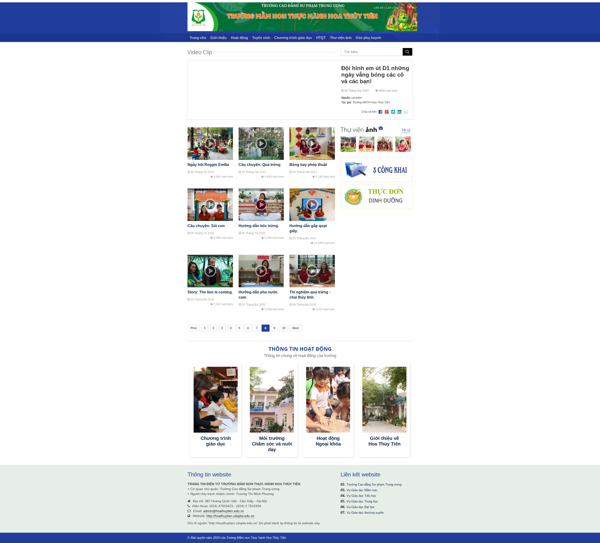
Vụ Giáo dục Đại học (361, 507)
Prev (194, 328)
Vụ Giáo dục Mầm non (362, 490)
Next (295, 328)
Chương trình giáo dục (293, 38)
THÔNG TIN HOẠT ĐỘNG (300, 348)
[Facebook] (381, 112)
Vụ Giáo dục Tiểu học (361, 496)
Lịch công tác (394, 7)
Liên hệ (378, 7)
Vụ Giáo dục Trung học (362, 501)
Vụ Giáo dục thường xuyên (365, 512)
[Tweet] (393, 112)
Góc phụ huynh (368, 38)
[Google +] (387, 112)
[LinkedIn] (400, 112)
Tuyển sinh (261, 38)
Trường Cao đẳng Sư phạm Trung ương (374, 484)
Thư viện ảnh (341, 38)
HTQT (321, 38)
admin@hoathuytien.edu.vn (223, 511)
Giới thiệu (218, 38)
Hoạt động (239, 38)
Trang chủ (198, 38)
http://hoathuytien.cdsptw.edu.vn (230, 516)
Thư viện (359, 129)
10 (283, 328)
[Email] (406, 112)
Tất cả (405, 130)
